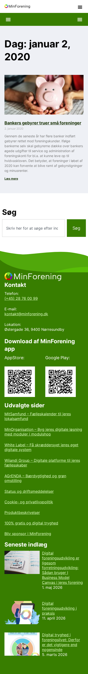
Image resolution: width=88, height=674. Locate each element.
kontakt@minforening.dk (26, 314)
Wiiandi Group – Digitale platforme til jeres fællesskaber (42, 463)
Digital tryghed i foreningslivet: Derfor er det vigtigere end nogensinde (61, 642)
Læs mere (11, 178)
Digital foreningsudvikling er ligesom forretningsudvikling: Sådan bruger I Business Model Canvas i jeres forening (62, 568)
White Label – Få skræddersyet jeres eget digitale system (41, 447)
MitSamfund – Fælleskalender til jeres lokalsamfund (37, 416)
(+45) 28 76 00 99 (21, 298)
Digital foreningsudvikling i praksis (59, 608)
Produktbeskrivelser (22, 512)
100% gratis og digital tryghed (31, 523)
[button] (80, 7)
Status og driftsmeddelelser (29, 491)
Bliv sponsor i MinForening (27, 533)
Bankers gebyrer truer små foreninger (42, 122)
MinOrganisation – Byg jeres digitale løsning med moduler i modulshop (43, 432)
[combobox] (33, 228)
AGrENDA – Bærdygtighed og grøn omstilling (35, 478)
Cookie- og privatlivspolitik (28, 502)
